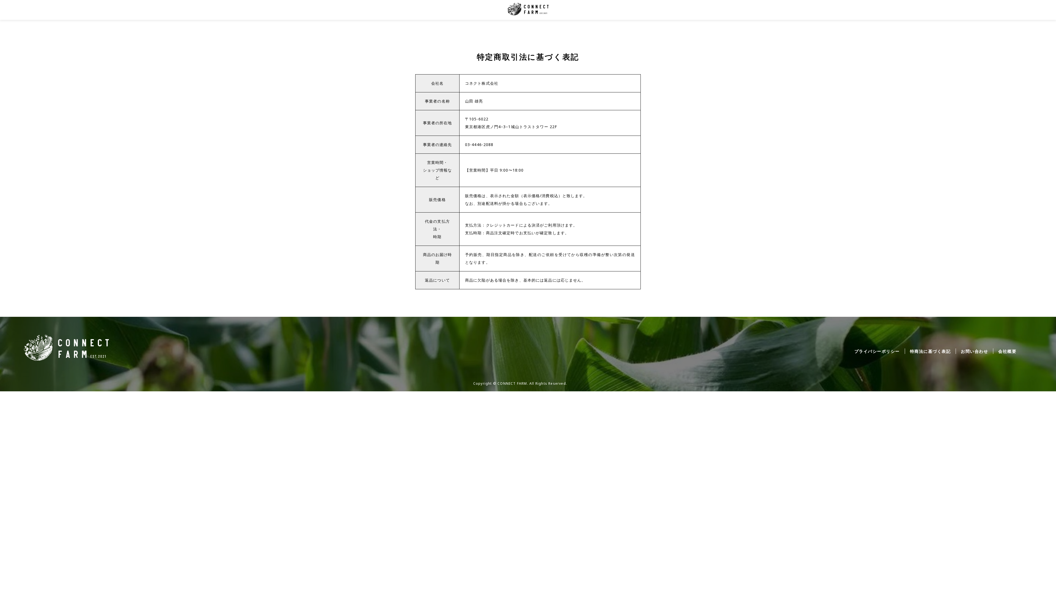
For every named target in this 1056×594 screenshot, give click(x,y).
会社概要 (1007, 351)
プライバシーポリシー (877, 351)
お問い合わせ (974, 351)
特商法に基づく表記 (930, 351)
